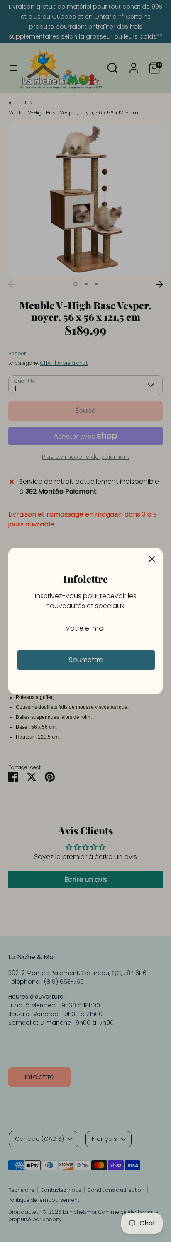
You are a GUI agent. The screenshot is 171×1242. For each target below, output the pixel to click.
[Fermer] (152, 559)
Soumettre (86, 660)
